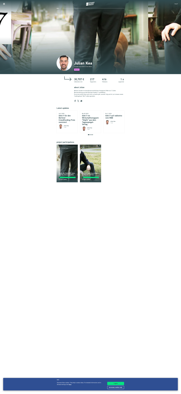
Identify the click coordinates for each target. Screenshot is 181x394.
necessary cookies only (116, 387)
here (70, 384)
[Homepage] (90, 3)
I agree (116, 383)
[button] (88, 134)
